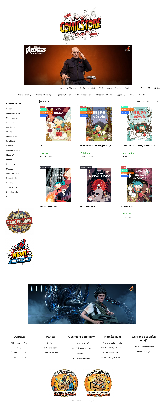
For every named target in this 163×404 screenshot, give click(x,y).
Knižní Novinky (24, 94)
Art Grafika (10, 127)
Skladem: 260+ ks (104, 94)
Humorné (10, 159)
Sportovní (10, 187)
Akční (8, 122)
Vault (132, 94)
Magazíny (10, 169)
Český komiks (12, 118)
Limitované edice (13, 113)
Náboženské (11, 173)
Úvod (62, 88)
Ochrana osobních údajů (144, 338)
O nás (82, 88)
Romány (9, 182)
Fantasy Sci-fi (12, 150)
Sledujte (118, 88)
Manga (9, 164)
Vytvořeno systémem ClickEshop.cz (81, 401)
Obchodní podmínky (81, 337)
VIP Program (72, 88)
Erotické (9, 145)
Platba (50, 337)
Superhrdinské (12, 192)
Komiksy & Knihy (43, 94)
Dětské (9, 132)
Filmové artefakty (83, 94)
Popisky (128, 88)
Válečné (9, 196)
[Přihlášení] (148, 87)
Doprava (19, 337)
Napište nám (112, 337)
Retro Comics (11, 178)
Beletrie (9, 108)
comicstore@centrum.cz (112, 357)
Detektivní (10, 141)
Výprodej (121, 94)
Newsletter (92, 88)
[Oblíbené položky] (142, 88)
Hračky (142, 94)
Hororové (10, 155)
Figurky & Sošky (63, 94)
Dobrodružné (11, 136)
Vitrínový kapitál (105, 88)
